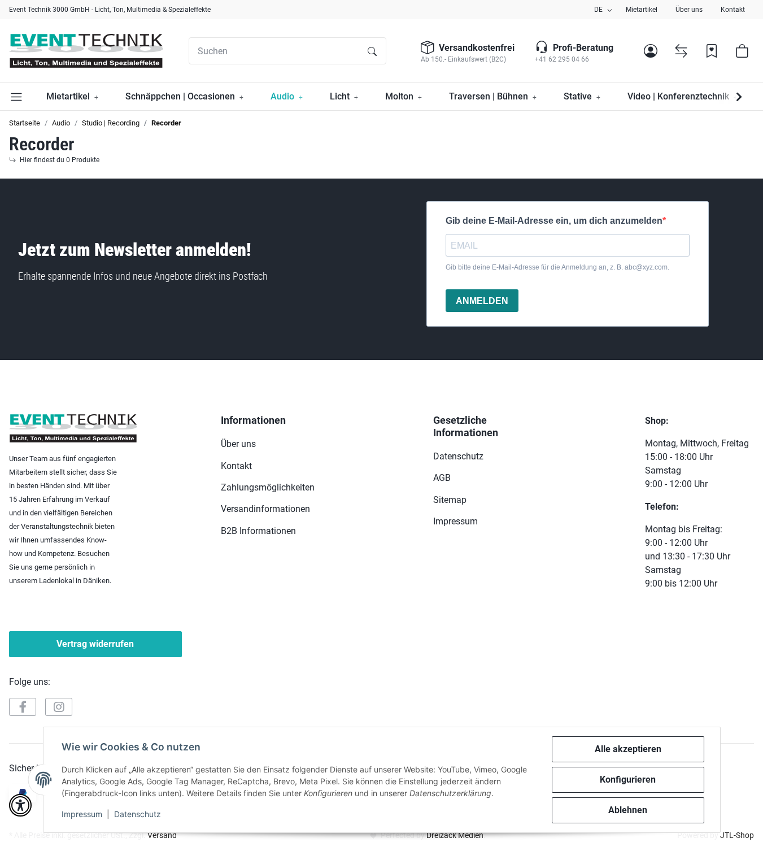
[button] (650, 51)
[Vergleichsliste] (681, 51)
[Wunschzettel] (711, 51)
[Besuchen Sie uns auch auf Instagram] (58, 707)
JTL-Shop (737, 835)
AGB (442, 477)
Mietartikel (641, 10)
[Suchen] (372, 51)
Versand (162, 835)
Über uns (689, 10)
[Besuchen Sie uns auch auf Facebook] (22, 707)
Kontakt (733, 10)
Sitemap (449, 499)
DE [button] (598, 10)
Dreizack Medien (454, 835)
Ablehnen (627, 810)
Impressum (82, 814)
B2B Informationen (258, 531)
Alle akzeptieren (628, 749)
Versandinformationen (265, 508)
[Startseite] (86, 51)
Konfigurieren (628, 779)
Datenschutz (137, 814)
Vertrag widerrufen (95, 644)
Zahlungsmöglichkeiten (268, 487)
